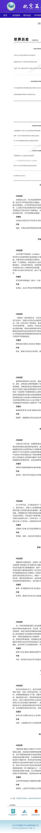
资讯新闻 (16, 15)
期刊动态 (27, 15)
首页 (5, 15)
